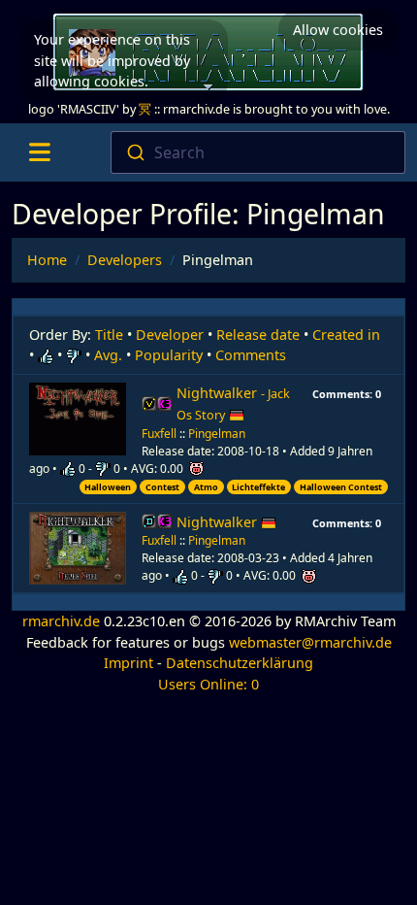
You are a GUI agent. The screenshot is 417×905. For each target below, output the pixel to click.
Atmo (206, 487)
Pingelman (216, 433)
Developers (124, 260)
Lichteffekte (258, 487)
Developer (170, 334)
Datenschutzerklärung (239, 663)
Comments (250, 355)
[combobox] (258, 152)
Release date (258, 334)
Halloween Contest (341, 487)
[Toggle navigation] (39, 152)
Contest (162, 487)
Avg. (108, 355)
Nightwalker (233, 403)
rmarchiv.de (61, 621)
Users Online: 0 (208, 684)
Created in (346, 334)
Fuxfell (159, 433)
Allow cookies (338, 29)
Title (109, 334)
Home (47, 260)
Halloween (107, 487)
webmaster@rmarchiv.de (310, 642)
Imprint (128, 663)
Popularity (169, 355)
